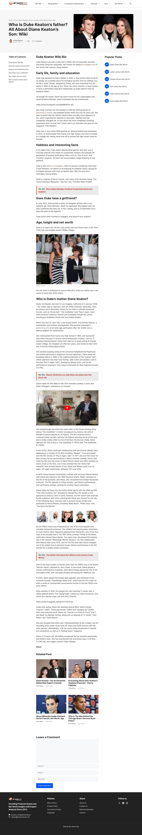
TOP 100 (38, 4)
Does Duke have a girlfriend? (18, 73)
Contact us (83, 806)
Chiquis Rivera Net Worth (120, 79)
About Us (83, 803)
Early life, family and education (19, 66)
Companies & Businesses (74, 4)
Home (10, 20)
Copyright (51, 813)
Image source (40, 285)
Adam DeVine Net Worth (119, 94)
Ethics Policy (52, 803)
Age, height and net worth (17, 76)
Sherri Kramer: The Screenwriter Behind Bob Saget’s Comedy (50, 682)
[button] (130, 4)
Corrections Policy (54, 809)
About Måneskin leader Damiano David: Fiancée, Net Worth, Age (50, 717)
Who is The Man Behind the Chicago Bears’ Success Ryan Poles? (81, 718)
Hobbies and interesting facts (19, 69)
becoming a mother (44, 113)
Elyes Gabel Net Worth (119, 101)
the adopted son (88, 65)
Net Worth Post (74, 826)
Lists (106, 4)
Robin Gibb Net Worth (118, 65)
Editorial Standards (86, 809)
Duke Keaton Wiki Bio (16, 62)
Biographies (52, 4)
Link (33, 41)
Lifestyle (94, 4)
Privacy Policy (52, 806)
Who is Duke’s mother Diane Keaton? (18, 81)
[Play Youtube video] (67, 407)
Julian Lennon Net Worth (119, 72)
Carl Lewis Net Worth (118, 86)
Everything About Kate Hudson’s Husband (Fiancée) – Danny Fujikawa (83, 683)
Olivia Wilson (18, 40)
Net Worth (119, 4)
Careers (82, 813)
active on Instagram (55, 166)
